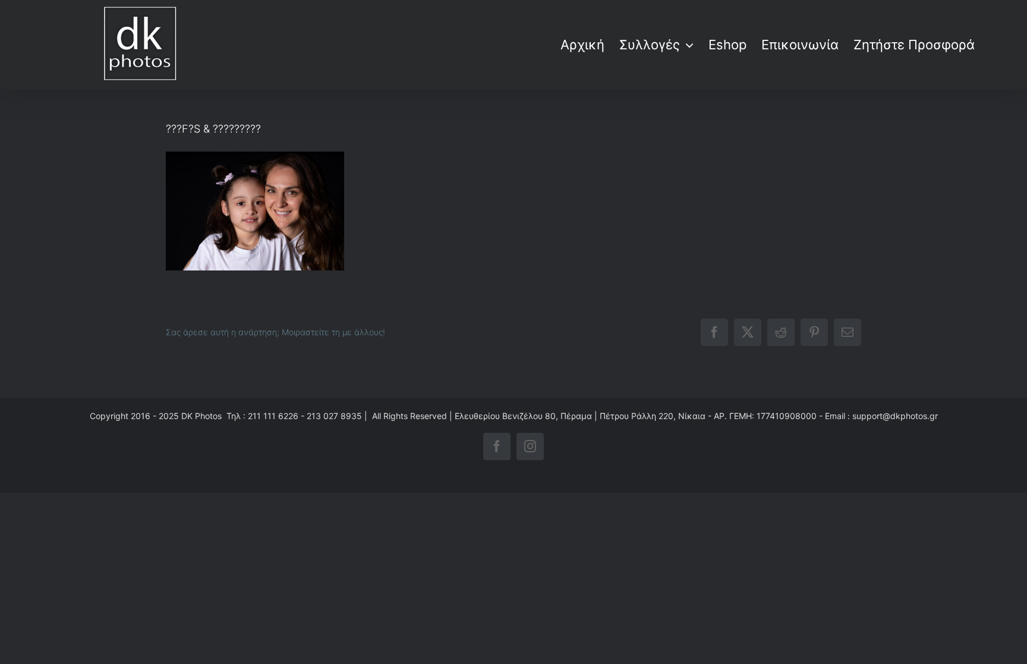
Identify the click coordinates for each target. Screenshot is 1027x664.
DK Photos (201, 416)
